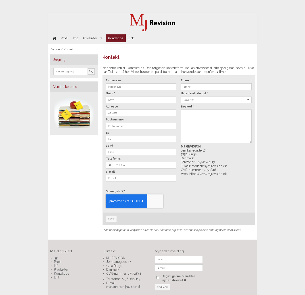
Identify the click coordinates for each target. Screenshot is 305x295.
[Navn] (179, 259)
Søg (91, 71)
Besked (187, 106)
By (107, 132)
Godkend (162, 287)
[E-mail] (179, 267)
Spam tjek (114, 191)
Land (109, 145)
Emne (186, 80)
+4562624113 (205, 162)
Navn (110, 93)
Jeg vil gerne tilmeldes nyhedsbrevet (182, 278)
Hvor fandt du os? (194, 93)
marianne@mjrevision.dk (209, 166)
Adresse (112, 106)
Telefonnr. (114, 158)
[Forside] (54, 38)
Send (111, 218)
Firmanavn (113, 80)
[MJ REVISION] (152, 22)
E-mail (111, 171)
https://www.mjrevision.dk (208, 174)
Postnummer (115, 119)
